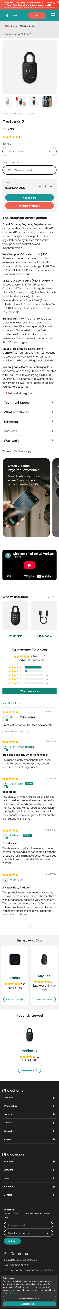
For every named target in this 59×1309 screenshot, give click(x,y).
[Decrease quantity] (39, 186)
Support (8, 1131)
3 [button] (30, 927)
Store (14, 15)
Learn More (13, 999)
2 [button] (25, 927)
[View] (29, 67)
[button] (10, 137)
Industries (9, 1186)
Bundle (6, 143)
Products (8, 1097)
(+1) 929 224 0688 (19, 1265)
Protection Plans (12, 162)
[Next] (52, 67)
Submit (12, 1241)
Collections (17, 113)
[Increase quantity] (51, 186)
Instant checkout (29, 205)
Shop (5, 113)
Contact (8, 1194)
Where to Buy (10, 1106)
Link (5, 393)
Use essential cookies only (29, 1298)
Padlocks (31, 113)
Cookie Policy (9, 1293)
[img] (10, 712)
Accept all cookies (29, 1304)
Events (7, 1122)
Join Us (7, 1139)
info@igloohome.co (27, 1259)
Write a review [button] (29, 691)
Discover (8, 1114)
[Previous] (7, 67)
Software (8, 1169)
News (6, 1178)
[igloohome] (6, 15)
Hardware (8, 1161)
